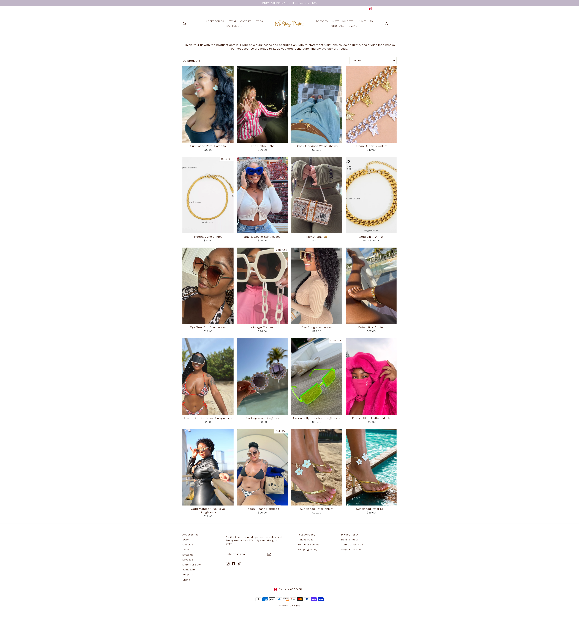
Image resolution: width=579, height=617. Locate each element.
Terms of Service (309, 544)
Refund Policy (306, 539)
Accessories (215, 21)
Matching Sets (343, 21)
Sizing (353, 26)
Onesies (246, 21)
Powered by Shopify (289, 605)
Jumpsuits (365, 21)
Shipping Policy (307, 549)
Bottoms (233, 26)
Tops (259, 21)
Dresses (322, 21)
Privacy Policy (306, 534)
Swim (232, 21)
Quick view (208, 139)
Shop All (337, 26)
